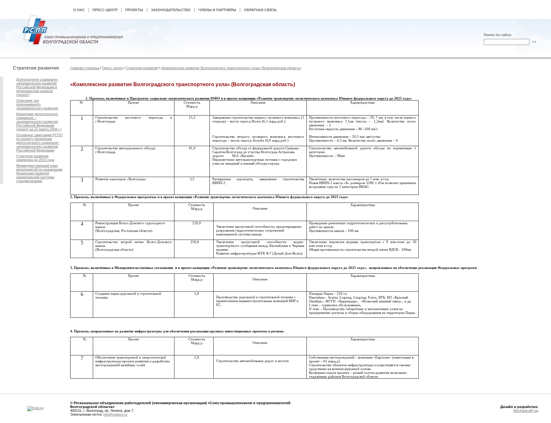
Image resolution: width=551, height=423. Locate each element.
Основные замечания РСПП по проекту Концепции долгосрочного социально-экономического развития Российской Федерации (39, 142)
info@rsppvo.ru (115, 414)
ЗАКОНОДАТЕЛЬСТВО (171, 10)
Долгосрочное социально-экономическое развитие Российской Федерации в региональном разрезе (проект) (37, 87)
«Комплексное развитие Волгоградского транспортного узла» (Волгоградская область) (231, 68)
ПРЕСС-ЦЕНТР (105, 10)
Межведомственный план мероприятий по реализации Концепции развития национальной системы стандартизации (39, 173)
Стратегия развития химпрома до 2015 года (35, 158)
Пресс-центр (112, 68)
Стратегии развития (142, 68)
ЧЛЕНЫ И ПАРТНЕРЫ (217, 10)
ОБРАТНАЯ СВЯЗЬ (260, 10)
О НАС (79, 10)
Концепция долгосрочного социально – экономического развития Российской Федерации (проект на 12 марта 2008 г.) (39, 121)
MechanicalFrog (525, 410)
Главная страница (84, 68)
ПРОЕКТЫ (134, 10)
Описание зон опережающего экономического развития (37, 104)
